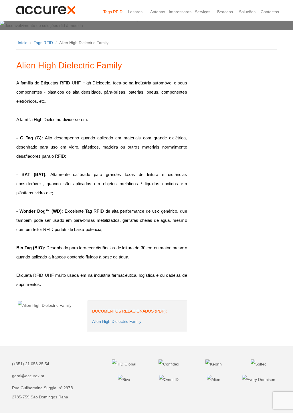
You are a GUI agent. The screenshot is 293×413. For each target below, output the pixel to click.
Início (22, 42)
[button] (22, 25)
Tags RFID (43, 42)
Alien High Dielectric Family (116, 321)
